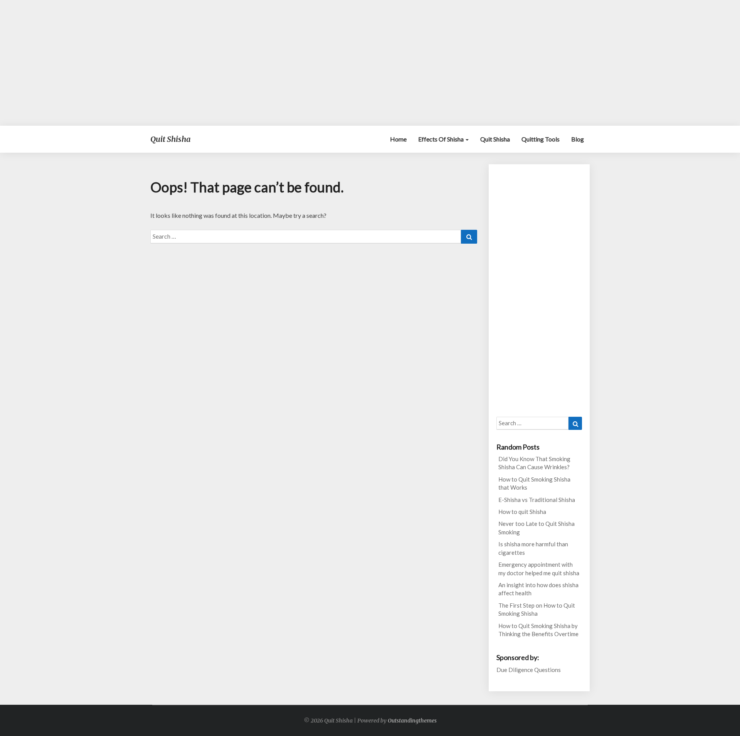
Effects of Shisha (441, 139)
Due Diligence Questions (528, 669)
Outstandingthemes (412, 720)
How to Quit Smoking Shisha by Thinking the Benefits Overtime (538, 629)
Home (398, 139)
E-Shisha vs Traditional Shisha (536, 499)
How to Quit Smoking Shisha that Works (534, 483)
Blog (577, 139)
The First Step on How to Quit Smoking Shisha (536, 609)
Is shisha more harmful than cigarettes (533, 548)
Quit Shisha (495, 139)
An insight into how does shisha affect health (538, 588)
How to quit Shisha (522, 511)
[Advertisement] (370, 63)
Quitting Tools (540, 139)
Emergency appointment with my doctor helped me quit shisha (538, 568)
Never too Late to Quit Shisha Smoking (536, 527)
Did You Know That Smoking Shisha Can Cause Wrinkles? (534, 462)
